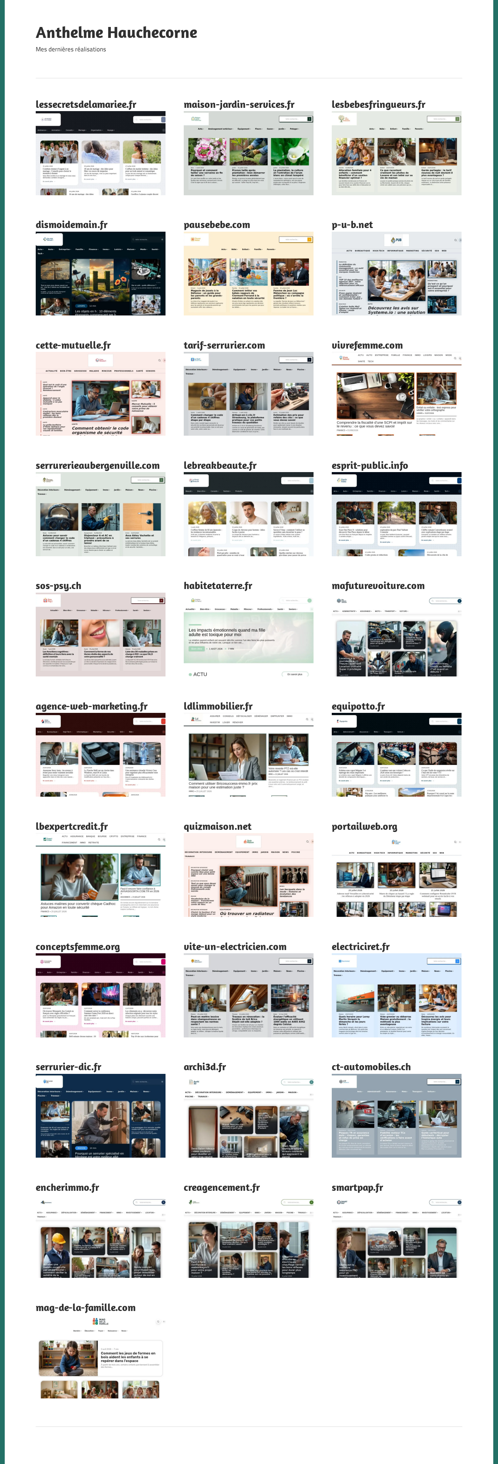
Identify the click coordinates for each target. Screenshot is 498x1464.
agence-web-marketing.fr (92, 705)
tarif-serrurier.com (224, 344)
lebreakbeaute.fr (220, 465)
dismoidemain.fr (72, 224)
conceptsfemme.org (78, 946)
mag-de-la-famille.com (86, 1307)
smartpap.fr (357, 1187)
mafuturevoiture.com (378, 585)
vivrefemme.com (367, 344)
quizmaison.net (218, 826)
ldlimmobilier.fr (218, 705)
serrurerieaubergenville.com (98, 465)
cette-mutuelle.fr (73, 344)
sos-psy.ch (58, 585)
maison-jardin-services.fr (239, 104)
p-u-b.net (352, 224)
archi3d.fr (205, 1066)
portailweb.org (364, 826)
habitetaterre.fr (218, 585)
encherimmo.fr (67, 1187)
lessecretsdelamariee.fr (86, 104)
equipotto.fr (358, 705)
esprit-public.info (370, 465)
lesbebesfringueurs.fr (378, 104)
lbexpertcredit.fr (72, 826)
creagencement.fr (222, 1187)
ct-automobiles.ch (371, 1066)
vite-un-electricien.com (235, 946)
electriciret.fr (361, 946)
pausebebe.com (217, 224)
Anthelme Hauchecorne (116, 32)
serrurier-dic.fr (68, 1066)
